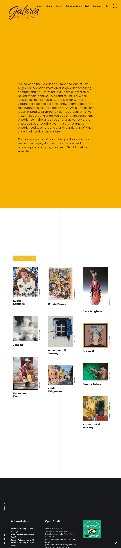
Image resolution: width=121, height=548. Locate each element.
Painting (40, 292)
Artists (59, 6)
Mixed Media (75, 294)
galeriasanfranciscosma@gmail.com (60, 545)
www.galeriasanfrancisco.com (62, 539)
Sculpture (109, 302)
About (48, 6)
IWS (87, 6)
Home (39, 6)
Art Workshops (74, 6)
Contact (97, 6)
